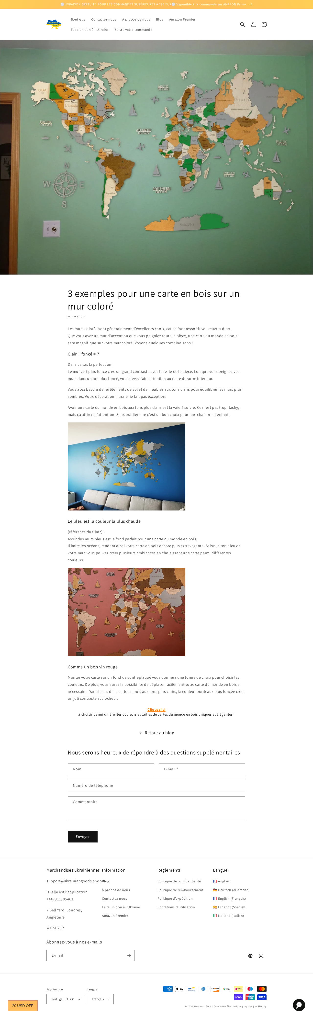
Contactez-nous (114, 898)
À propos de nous (116, 890)
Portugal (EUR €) (63, 999)
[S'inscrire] (128, 955)
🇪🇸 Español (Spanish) (229, 907)
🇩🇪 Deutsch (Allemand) (231, 890)
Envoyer (83, 836)
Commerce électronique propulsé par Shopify (240, 1006)
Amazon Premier (115, 915)
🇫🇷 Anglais (221, 881)
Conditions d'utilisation (176, 907)
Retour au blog (159, 732)
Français (98, 999)
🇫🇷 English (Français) (229, 898)
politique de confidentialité (179, 881)
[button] (242, 24)
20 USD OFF (22, 1006)
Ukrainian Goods (203, 1006)
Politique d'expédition (175, 898)
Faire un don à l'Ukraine (121, 907)
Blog (105, 881)
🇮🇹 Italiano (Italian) (228, 915)
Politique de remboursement (180, 890)
